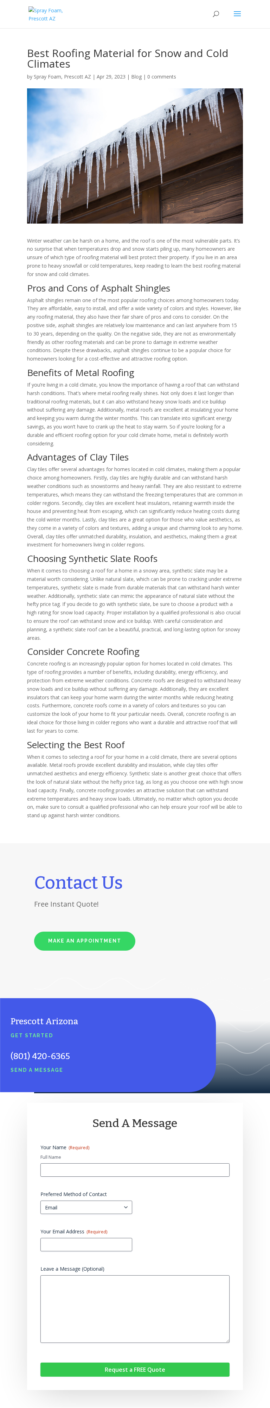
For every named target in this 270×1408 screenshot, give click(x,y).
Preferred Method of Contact (73, 1194)
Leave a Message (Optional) (72, 1268)
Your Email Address (73, 1231)
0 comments (161, 76)
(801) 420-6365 (40, 1056)
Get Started (32, 1035)
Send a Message (37, 1070)
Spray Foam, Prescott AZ (62, 76)
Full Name (50, 1157)
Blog (136, 76)
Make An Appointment (84, 941)
